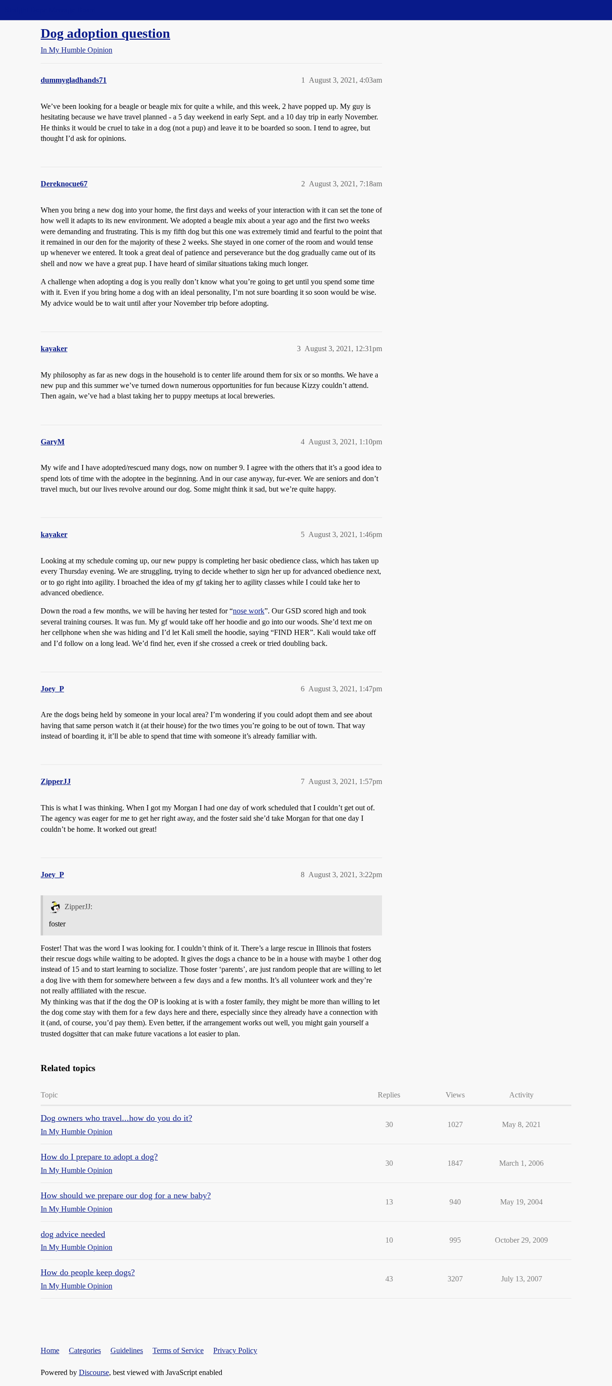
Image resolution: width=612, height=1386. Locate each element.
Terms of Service (178, 1350)
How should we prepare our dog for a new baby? (126, 1195)
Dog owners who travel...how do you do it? (116, 1118)
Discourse (94, 1372)
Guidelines (126, 1350)
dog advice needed (73, 1234)
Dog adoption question (105, 33)
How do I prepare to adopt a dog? (99, 1156)
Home (50, 1350)
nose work (248, 611)
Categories (85, 1350)
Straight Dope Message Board (50, 10)
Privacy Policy (235, 1350)
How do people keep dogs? (88, 1272)
